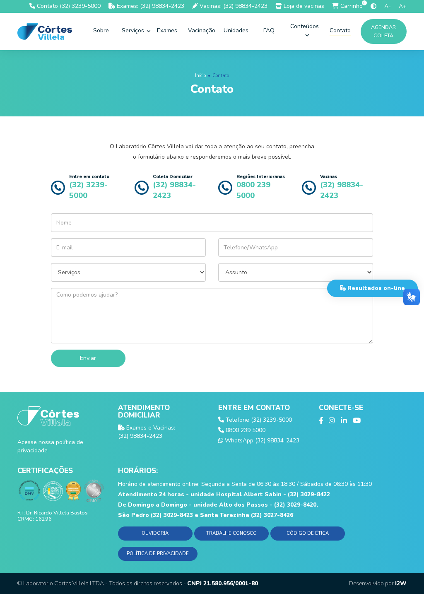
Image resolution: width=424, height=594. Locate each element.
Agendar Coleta (383, 31)
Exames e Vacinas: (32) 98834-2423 (146, 432)
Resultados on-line (375, 288)
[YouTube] (357, 421)
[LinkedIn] (344, 421)
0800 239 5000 (244, 430)
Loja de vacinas (303, 6)
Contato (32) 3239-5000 (68, 6)
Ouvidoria (155, 533)
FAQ (269, 30)
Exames (167, 30)
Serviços (134, 30)
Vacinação (201, 30)
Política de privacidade (158, 554)
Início (200, 75)
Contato (340, 30)
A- (387, 6)
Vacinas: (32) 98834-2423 (232, 6)
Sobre (101, 30)
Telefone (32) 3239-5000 (258, 420)
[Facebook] (321, 421)
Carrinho (351, 6)
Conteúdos (304, 26)
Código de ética (308, 533)
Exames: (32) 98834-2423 (149, 6)
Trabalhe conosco (231, 533)
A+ (403, 6)
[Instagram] (332, 421)
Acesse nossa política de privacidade (50, 446)
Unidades (236, 30)
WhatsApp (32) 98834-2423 (261, 440)
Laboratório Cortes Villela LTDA (63, 583)
